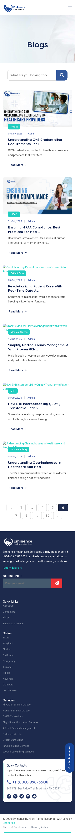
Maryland (8, 643)
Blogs (6, 617)
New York (8, 678)
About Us (8, 605)
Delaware (8, 684)
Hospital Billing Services (16, 710)
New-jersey (9, 661)
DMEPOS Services (13, 716)
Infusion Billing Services (16, 745)
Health (14, 126)
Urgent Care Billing (13, 739)
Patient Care (17, 273)
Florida (7, 649)
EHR (13, 390)
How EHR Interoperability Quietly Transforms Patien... (34, 406)
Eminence (9, 822)
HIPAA (14, 214)
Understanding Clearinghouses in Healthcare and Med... (34, 464)
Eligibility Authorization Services (20, 722)
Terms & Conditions (15, 827)
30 (47, 515)
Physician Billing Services (17, 704)
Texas (6, 637)
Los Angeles (10, 690)
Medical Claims (19, 332)
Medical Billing (19, 449)
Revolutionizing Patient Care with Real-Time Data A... (35, 288)
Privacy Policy (39, 827)
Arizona (7, 667)
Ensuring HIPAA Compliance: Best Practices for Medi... (34, 229)
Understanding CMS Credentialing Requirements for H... (35, 142)
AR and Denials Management (19, 728)
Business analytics (13, 623)
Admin (31, 133)
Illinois (6, 672)
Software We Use (12, 734)
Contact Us (9, 611)
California (8, 655)
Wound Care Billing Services (18, 751)
